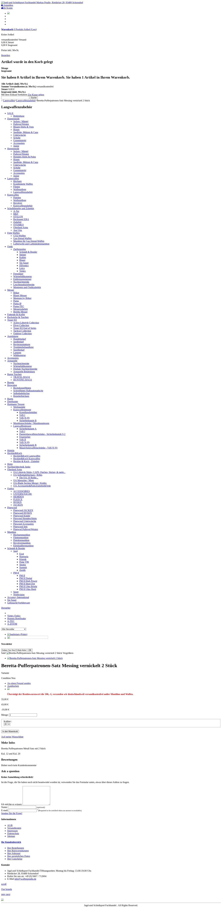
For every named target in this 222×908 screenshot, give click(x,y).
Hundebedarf (19, 339)
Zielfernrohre (19, 249)
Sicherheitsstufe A (28, 428)
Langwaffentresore (22, 426)
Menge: (4, 715)
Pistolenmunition (21, 540)
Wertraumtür (19, 407)
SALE (10, 113)
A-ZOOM (12, 624)
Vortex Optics (13, 615)
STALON (18, 216)
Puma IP (17, 303)
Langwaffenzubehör (25, 100)
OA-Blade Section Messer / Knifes (30, 483)
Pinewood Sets (20, 526)
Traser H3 (12, 320)
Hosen (16, 129)
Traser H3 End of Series (24, 328)
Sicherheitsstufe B (28, 420)
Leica (22, 268)
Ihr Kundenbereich (11, 842)
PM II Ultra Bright (28, 586)
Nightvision (18, 594)
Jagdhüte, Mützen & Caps (25, 132)
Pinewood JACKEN (23, 510)
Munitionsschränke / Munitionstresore (31, 423)
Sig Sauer (24, 263)
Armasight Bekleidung (24, 371)
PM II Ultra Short (27, 589)
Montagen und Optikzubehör (27, 287)
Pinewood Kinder (21, 515)
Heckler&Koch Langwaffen (26, 456)
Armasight (12, 360)
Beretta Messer (20, 311)
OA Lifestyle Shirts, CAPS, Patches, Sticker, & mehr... (39, 472)
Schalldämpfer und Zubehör (20, 208)
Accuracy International (18, 597)
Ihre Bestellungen (15, 848)
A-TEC (10, 621)
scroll (3, 884)
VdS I (22, 415)
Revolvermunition (22, 543)
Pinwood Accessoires (23, 524)
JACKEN (18, 505)
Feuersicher (24, 437)
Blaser (22, 260)
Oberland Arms (20, 227)
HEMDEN (18, 496)
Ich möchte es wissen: (12, 804)
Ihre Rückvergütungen (18, 850)
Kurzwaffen (13, 195)
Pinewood (12, 507)
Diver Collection (21, 325)
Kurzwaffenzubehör (22, 205)
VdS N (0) (24, 418)
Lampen (17, 352)
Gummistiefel (19, 140)
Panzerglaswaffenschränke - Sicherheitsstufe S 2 (42, 434)
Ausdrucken (13, 686)
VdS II (22, 439)
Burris (10, 398)
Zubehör (17, 222)
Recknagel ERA (21, 219)
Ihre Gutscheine (14, 859)
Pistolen (17, 197)
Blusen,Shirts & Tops (23, 127)
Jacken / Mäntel (20, 121)
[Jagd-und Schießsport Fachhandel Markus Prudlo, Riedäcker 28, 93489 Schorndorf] (42, 2)
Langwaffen (9, 100)
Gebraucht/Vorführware (18, 602)
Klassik (22, 559)
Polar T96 (24, 562)
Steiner (22, 254)
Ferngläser (18, 273)
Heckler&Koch (14, 453)
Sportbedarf (18, 350)
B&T (15, 214)
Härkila (10, 450)
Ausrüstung (12, 336)
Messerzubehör (20, 309)
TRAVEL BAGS (21, 377)
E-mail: (5, 810)
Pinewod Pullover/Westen (25, 529)
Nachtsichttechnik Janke (18, 466)
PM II (16, 573)
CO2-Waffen (19, 235)
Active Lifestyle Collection (26, 322)
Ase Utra (17, 230)
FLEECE (17, 499)
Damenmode (13, 118)
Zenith (22, 570)
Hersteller (5, 608)
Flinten (16, 186)
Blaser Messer (20, 295)
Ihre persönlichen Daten (18, 856)
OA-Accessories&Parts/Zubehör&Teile (32, 486)
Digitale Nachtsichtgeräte (25, 369)
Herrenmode (13, 148)
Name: (4, 807)
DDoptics (24, 265)
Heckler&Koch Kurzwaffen (26, 458)
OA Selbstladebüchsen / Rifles (27, 475)
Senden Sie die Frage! (11, 813)
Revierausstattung (21, 344)
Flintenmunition (20, 537)
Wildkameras (19, 355)
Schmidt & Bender (28, 252)
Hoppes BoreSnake (16, 618)
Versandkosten (14, 828)
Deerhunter (12, 401)
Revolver (17, 203)
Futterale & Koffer (16, 314)
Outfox (10, 488)
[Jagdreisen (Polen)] (17, 634)
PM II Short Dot (27, 583)
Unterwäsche (19, 135)
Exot (21, 554)
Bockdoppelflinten (22, 388)
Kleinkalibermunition (23, 545)
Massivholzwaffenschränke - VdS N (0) (38, 447)
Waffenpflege (19, 189)
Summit (23, 567)
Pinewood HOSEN (22, 513)
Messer (10, 290)
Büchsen (17, 181)
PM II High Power (28, 581)
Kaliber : (8, 721)
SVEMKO (18, 224)
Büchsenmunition (21, 534)
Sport (15, 592)
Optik (10, 246)
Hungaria (23, 556)
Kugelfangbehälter (28, 412)
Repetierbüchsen (21, 396)
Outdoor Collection (22, 333)
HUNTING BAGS (22, 379)
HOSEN (17, 502)
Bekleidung (18, 116)
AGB (10, 825)
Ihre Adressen (13, 853)
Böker (16, 292)
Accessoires (19, 143)
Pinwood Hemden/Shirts (25, 518)
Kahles (22, 257)
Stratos (22, 564)
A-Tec (16, 211)
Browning (12, 385)
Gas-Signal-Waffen (22, 238)
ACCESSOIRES (21, 491)
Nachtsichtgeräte (21, 282)
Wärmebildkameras (22, 276)
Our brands (6, 889)
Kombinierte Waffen (23, 184)
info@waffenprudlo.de (25, 879)
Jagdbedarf (18, 341)
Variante (5, 673)
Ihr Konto (8, 8)
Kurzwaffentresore (22, 409)
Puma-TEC (18, 306)
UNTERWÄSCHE (22, 494)
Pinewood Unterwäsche (24, 521)
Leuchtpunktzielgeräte (23, 284)
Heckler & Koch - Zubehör (26, 461)
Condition (6, 678)
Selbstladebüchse (21, 393)
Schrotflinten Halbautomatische (28, 390)
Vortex (22, 271)
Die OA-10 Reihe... (28, 477)
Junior (16, 146)
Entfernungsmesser (22, 279)
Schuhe (16, 137)
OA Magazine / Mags (23, 480)
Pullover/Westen (21, 124)
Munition (11, 532)
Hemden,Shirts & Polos (24, 156)
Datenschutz (13, 833)
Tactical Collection (22, 331)
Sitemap (11, 836)
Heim (10, 464)
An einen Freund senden (19, 683)
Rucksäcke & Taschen (18, 317)
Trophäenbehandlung (23, 347)
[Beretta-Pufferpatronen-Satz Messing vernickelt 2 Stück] (35, 658)
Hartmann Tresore (15, 404)
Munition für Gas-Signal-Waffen (28, 241)
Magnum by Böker (22, 298)
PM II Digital (25, 578)
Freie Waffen (13, 233)
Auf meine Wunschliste (12, 736)
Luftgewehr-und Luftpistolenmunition (31, 243)
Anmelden (8, 5)
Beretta (10, 382)
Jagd (15, 551)
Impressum (12, 830)
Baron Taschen (14, 374)
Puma (16, 301)
